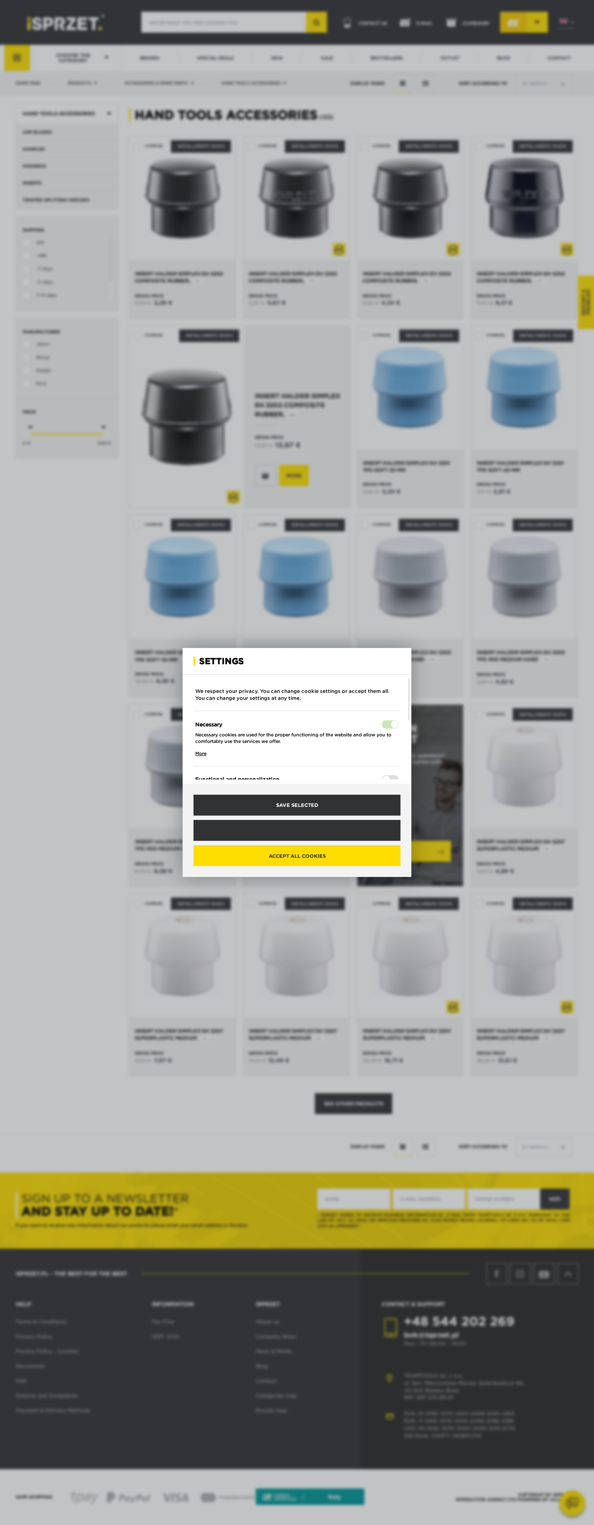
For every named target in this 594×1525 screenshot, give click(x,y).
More (201, 753)
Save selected (297, 804)
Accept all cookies (297, 855)
